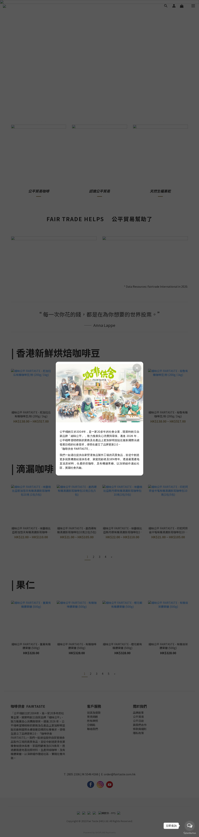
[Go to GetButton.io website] (189, 833)
